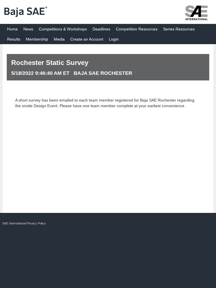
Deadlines (101, 29)
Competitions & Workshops (63, 29)
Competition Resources (137, 29)
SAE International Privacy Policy (24, 223)
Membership (37, 39)
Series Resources (179, 29)
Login (114, 39)
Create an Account (86, 39)
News (28, 29)
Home (12, 29)
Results (13, 39)
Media (59, 39)
